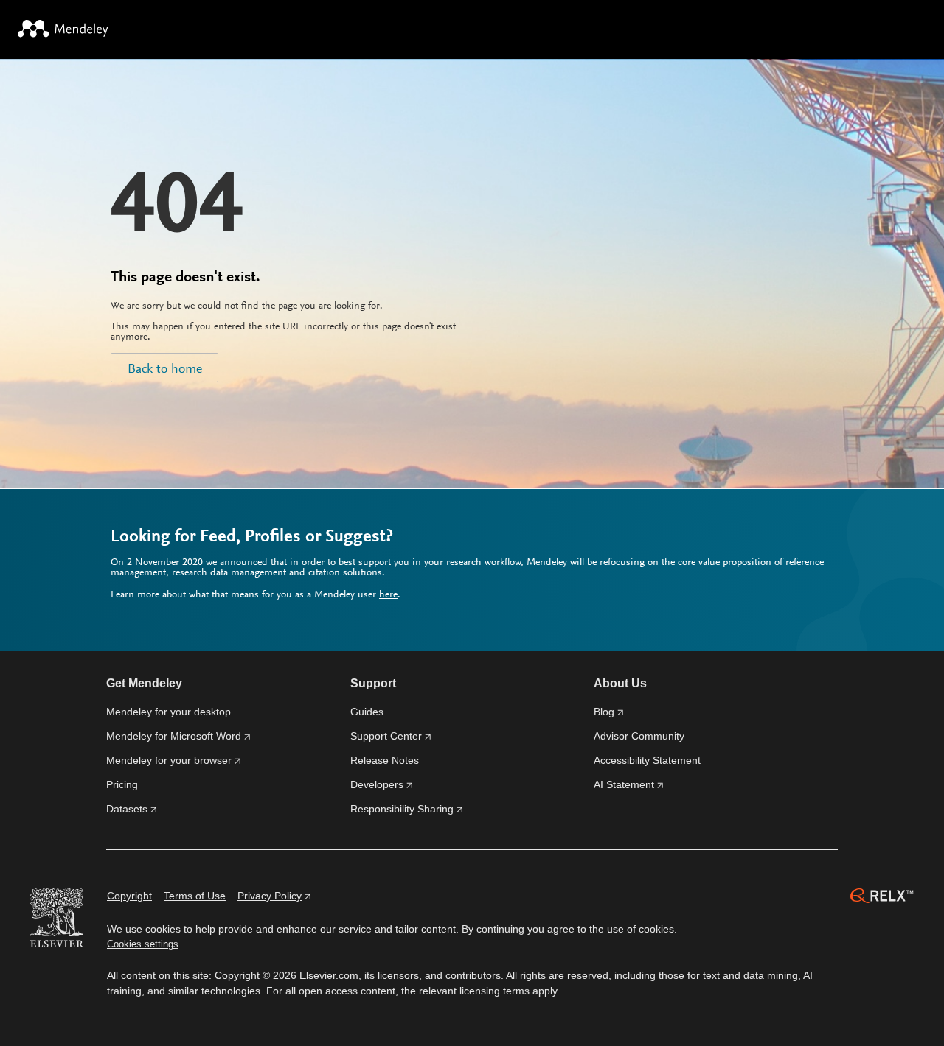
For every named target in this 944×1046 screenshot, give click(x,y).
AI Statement (624, 784)
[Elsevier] (56, 920)
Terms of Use (195, 896)
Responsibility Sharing (402, 809)
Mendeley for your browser (169, 760)
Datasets (127, 809)
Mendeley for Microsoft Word (173, 736)
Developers (376, 784)
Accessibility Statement (647, 760)
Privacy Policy (269, 896)
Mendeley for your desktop (168, 711)
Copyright (129, 896)
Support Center (386, 736)
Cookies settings (142, 944)
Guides (367, 711)
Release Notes (384, 760)
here (388, 595)
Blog (604, 711)
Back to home (165, 369)
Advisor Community (639, 736)
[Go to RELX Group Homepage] (882, 898)
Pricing (122, 784)
